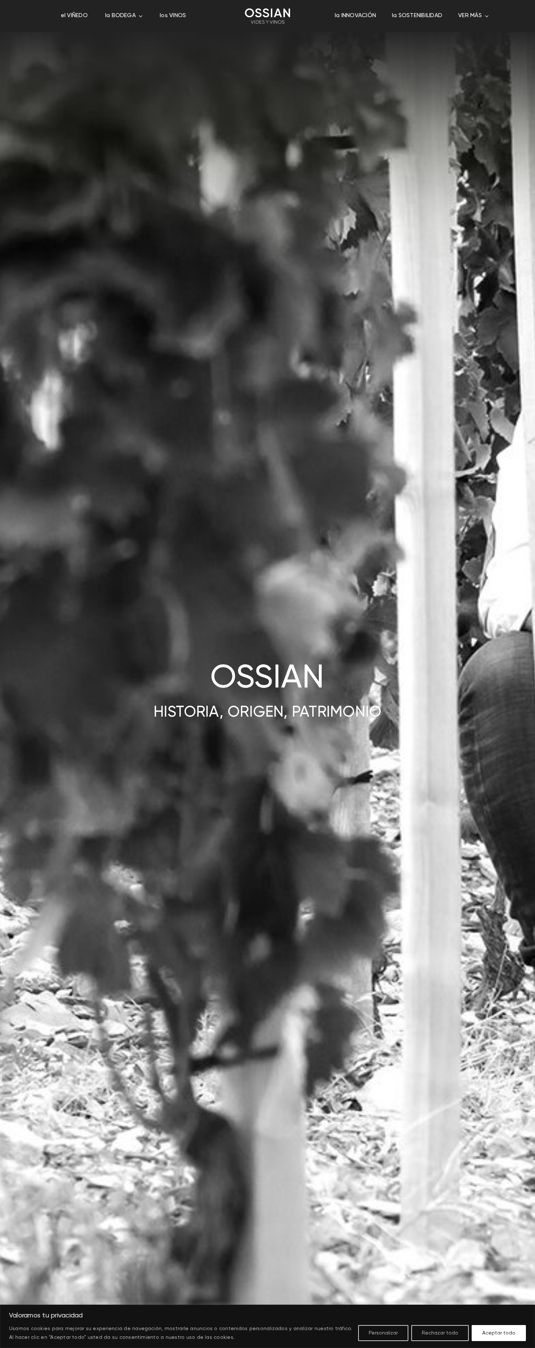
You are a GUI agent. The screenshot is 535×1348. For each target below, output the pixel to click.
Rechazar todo (440, 1333)
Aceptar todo (498, 1333)
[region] (267, 1326)
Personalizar (383, 1333)
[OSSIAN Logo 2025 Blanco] (267, 11)
